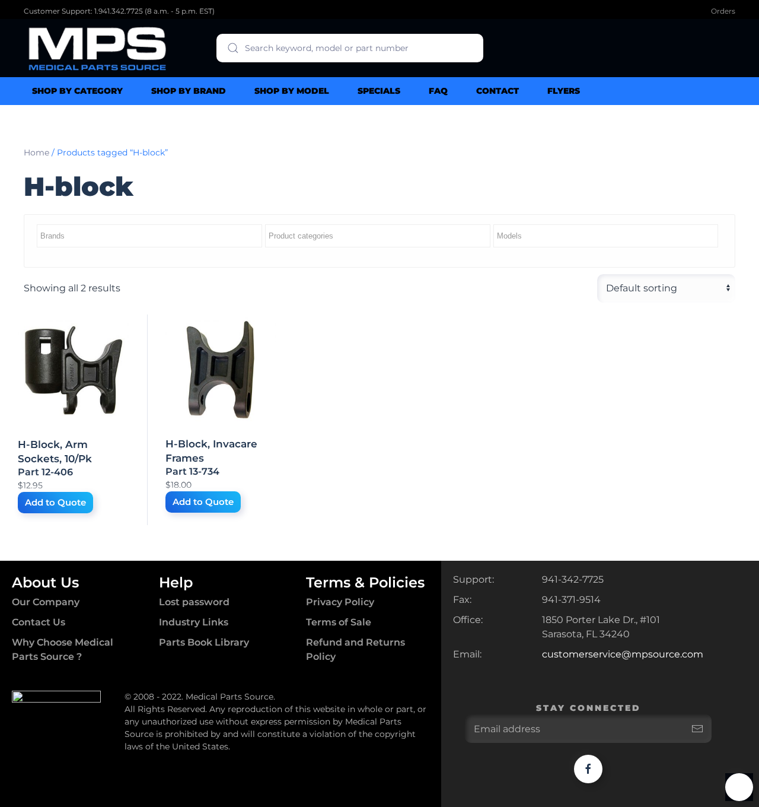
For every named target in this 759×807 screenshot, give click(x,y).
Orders (723, 11)
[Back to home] (98, 48)
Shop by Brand (188, 90)
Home (36, 152)
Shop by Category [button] (77, 90)
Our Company (45, 602)
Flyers (563, 90)
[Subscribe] (697, 728)
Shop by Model (291, 90)
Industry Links (193, 622)
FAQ (438, 90)
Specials (379, 90)
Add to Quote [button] (55, 502)
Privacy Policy (340, 602)
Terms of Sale (338, 622)
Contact (497, 90)
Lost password (194, 602)
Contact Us (38, 622)
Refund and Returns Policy (355, 649)
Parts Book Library (204, 642)
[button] (739, 787)
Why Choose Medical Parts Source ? (62, 649)
